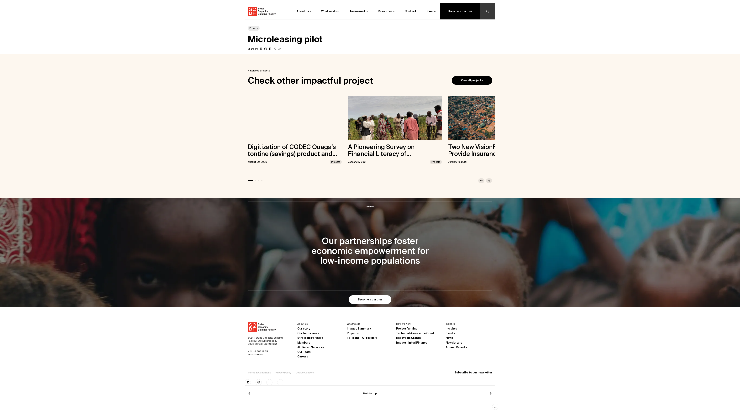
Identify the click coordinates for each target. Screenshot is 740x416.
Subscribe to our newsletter (473, 372)
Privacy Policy (283, 372)
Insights (451, 328)
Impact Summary (359, 328)
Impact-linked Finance (411, 342)
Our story (303, 328)
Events (450, 333)
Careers (302, 356)
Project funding (406, 328)
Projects (352, 333)
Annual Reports (456, 347)
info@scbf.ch (255, 354)
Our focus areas (308, 333)
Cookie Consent (305, 372)
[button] (304, 11)
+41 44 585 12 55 (258, 351)
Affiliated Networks (310, 347)
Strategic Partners (310, 337)
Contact (410, 11)
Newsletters (454, 342)
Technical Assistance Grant (415, 333)
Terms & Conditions (259, 372)
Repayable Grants (408, 337)
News (449, 337)
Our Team (304, 351)
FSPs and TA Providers (362, 337)
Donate (431, 11)
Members (303, 342)
